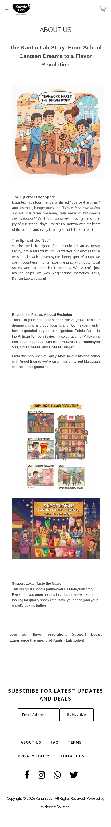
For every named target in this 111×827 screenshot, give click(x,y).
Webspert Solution (55, 807)
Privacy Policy (33, 756)
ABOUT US (31, 742)
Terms (75, 742)
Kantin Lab (44, 798)
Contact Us (72, 756)
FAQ (55, 742)
